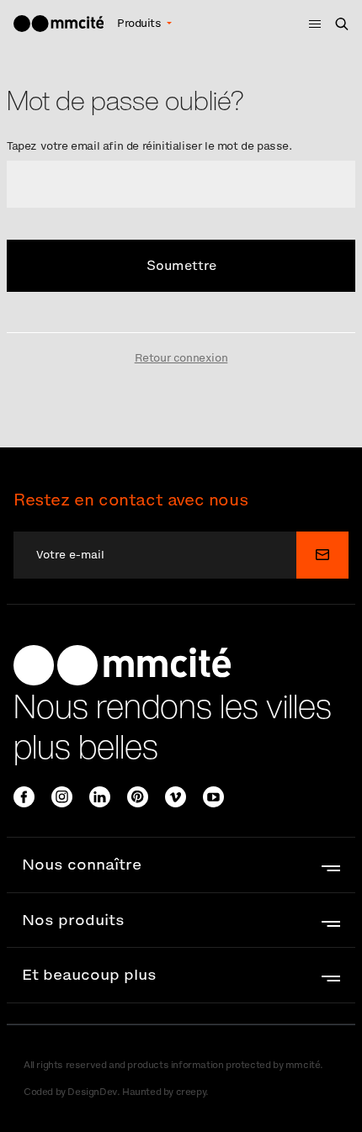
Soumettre (181, 265)
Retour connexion (181, 358)
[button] (181, 865)
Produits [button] (140, 23)
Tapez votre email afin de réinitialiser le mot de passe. (149, 146)
